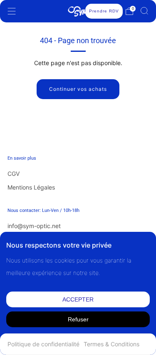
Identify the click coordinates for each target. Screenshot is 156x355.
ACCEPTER (78, 299)
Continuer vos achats (78, 89)
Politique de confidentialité (43, 344)
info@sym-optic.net (34, 225)
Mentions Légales (31, 187)
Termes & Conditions (111, 344)
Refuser (78, 319)
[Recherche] (144, 11)
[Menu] (11, 11)
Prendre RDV (104, 11)
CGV (13, 173)
